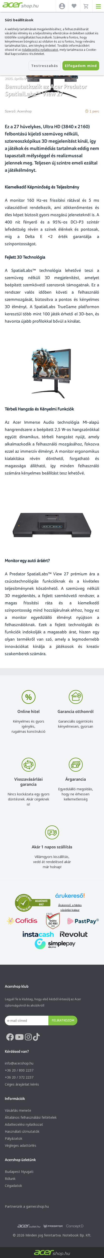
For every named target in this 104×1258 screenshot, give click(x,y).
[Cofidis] (22, 921)
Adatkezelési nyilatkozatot (40, 50)
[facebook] (10, 1037)
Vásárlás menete (18, 1110)
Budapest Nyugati (19, 1171)
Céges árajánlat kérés (22, 1084)
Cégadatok (13, 1185)
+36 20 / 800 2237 (19, 1070)
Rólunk (10, 1178)
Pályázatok (13, 1138)
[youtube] (19, 1037)
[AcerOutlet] (28, 1226)
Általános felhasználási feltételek (31, 1117)
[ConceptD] (74, 1226)
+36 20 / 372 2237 (19, 1077)
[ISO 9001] (50, 921)
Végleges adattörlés (20, 1145)
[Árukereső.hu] (69, 897)
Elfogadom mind (81, 65)
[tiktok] (36, 1037)
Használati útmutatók (22, 1131)
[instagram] (28, 1037)
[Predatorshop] (53, 1226)
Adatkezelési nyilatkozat (24, 1124)
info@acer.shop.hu (19, 1063)
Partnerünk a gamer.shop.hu (27, 1206)
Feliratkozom (63, 1020)
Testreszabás (44, 65)
